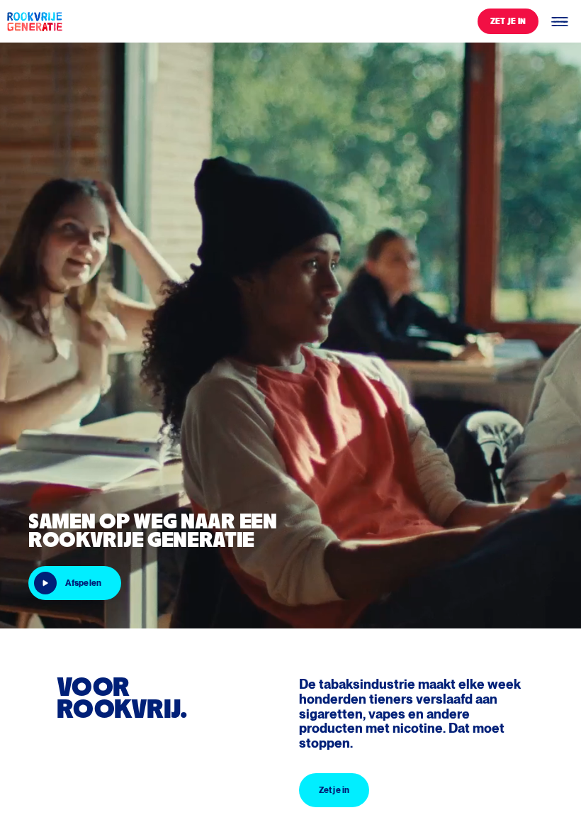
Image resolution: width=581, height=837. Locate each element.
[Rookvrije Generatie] (34, 21)
